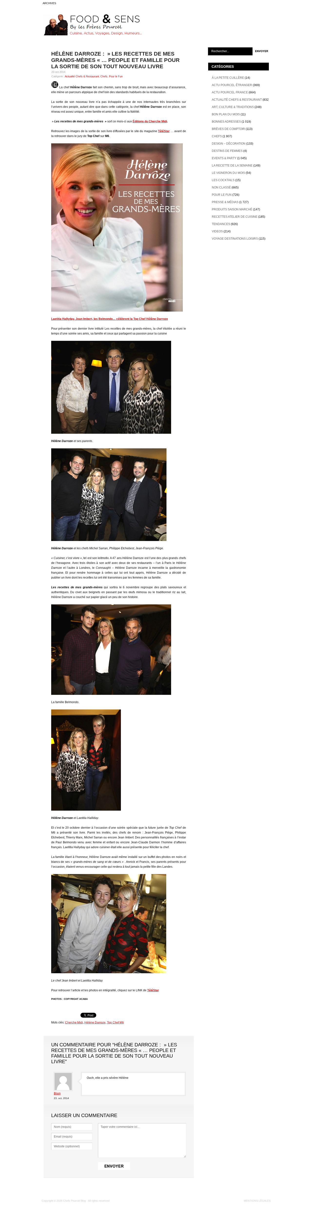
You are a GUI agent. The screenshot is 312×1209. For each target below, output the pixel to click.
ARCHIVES (49, 3)
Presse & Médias (225, 202)
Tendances (221, 224)
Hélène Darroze (95, 1022)
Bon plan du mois (226, 114)
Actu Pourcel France (230, 92)
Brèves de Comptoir (228, 129)
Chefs (103, 76)
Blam (57, 1093)
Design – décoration (228, 143)
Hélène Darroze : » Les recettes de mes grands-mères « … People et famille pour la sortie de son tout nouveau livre (115, 60)
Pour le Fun (116, 76)
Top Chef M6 (115, 1022)
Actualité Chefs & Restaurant (82, 76)
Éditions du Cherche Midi (150, 121)
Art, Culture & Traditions (233, 107)
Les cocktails (223, 180)
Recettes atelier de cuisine (234, 216)
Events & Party (224, 158)
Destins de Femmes (227, 151)
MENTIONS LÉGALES (257, 1200)
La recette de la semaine (232, 165)
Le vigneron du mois (228, 173)
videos (217, 231)
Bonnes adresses (226, 121)
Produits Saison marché (232, 209)
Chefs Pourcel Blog (74, 1200)
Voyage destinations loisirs (235, 238)
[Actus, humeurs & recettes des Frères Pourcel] (92, 34)
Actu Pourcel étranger (232, 85)
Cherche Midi (74, 1022)
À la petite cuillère (228, 77)
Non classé (221, 187)
